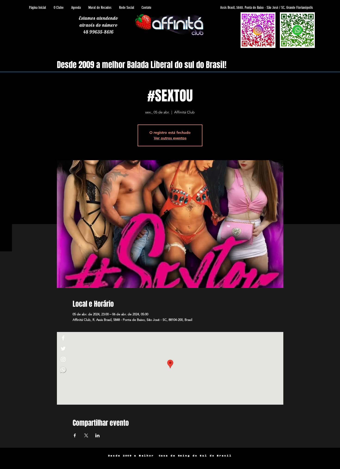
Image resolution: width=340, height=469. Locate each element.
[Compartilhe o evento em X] (86, 435)
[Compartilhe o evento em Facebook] (75, 435)
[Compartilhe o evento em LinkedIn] (97, 435)
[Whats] (63, 370)
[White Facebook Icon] (63, 338)
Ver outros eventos (170, 138)
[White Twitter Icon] (63, 348)
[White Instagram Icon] (63, 359)
